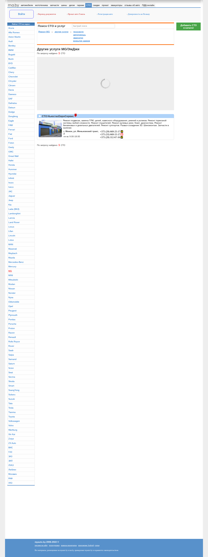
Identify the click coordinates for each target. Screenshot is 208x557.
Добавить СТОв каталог (188, 26)
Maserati (12, 249)
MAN (10, 244)
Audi (10, 41)
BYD (10, 63)
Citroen (11, 85)
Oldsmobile (13, 302)
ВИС (10, 447)
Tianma (12, 412)
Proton (11, 328)
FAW (10, 125)
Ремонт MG (44, 31)
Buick (11, 59)
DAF (10, 98)
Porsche (12, 324)
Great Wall (13, 156)
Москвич (12, 474)
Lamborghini (14, 213)
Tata (10, 403)
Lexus (11, 227)
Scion (11, 368)
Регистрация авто (105, 14)
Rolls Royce (14, 341)
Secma (11, 377)
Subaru (11, 394)
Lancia (11, 218)
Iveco (11, 187)
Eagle (11, 121)
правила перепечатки (69, 545)
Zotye (11, 438)
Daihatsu (12, 103)
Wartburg (12, 430)
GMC (10, 151)
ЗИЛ (10, 461)
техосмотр (78, 31)
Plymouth (12, 315)
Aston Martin (14, 37)
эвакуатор (78, 38)
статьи (97, 545)
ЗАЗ (10, 456)
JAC (10, 191)
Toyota (11, 416)
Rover (11, 346)
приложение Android (86, 545)
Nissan (11, 288)
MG (10, 271)
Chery (11, 72)
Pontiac (12, 319)
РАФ (10, 478)
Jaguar (11, 196)
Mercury (12, 266)
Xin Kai (11, 434)
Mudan (11, 284)
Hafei (10, 160)
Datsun (11, 107)
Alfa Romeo (14, 32)
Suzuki (11, 399)
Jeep (10, 200)
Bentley (12, 45)
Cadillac (12, 68)
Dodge (11, 112)
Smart (11, 385)
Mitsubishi (13, 279)
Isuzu (11, 182)
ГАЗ (10, 452)
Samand (12, 359)
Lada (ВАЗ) (13, 209)
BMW (11, 50)
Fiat (10, 134)
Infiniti (11, 178)
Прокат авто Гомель (76, 14)
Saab (10, 350)
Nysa (10, 297)
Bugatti (11, 54)
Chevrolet (13, 76)
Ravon (11, 332)
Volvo (11, 425)
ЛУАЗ (11, 465)
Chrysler (12, 81)
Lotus (11, 240)
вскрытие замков (81, 41)
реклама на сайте (41, 545)
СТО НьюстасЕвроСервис (57, 116)
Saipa (11, 355)
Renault (12, 337)
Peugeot (12, 310)
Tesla (10, 408)
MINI (10, 275)
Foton (11, 143)
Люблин (12, 469)
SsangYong (13, 390)
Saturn (11, 363)
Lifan (10, 231)
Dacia (11, 90)
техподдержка (54, 545)
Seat (10, 372)
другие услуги (61, 31)
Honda (11, 165)
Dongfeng (13, 116)
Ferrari (11, 129)
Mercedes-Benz (16, 262)
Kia (9, 204)
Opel (10, 306)
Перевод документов (46, 14)
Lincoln (11, 235)
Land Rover (14, 222)
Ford (10, 138)
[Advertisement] (188, 427)
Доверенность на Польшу (138, 14)
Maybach (12, 253)
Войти (21, 14)
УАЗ (10, 483)
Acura (11, 28)
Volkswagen (14, 421)
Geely (11, 147)
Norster (12, 293)
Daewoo (12, 94)
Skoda (11, 381)
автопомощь (79, 34)
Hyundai (12, 174)
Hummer (12, 169)
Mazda (11, 257)
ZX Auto (12, 443)
